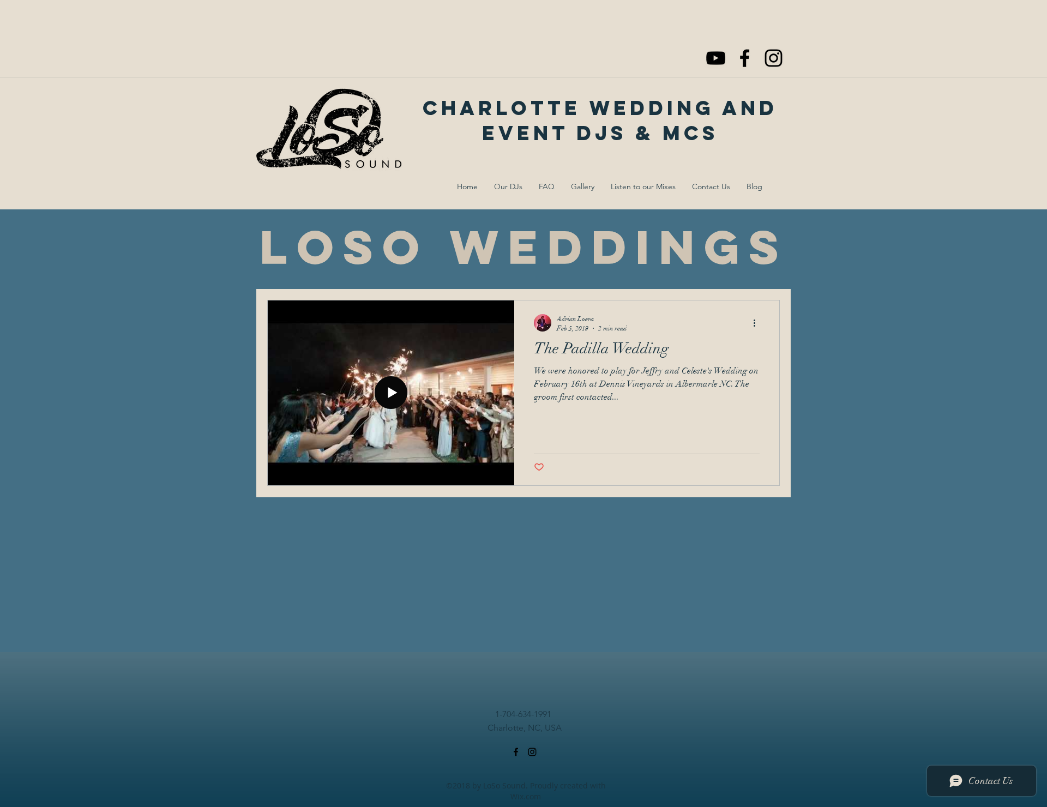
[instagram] (773, 58)
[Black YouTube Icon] (715, 58)
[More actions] (758, 322)
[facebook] (744, 58)
